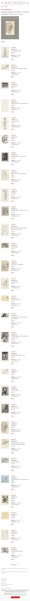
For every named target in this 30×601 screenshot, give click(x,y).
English (6, 6)
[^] (13, 47)
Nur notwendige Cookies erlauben (19, 594)
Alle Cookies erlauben (15, 597)
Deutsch (2, 6)
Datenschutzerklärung (8, 593)
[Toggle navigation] (27, 3)
